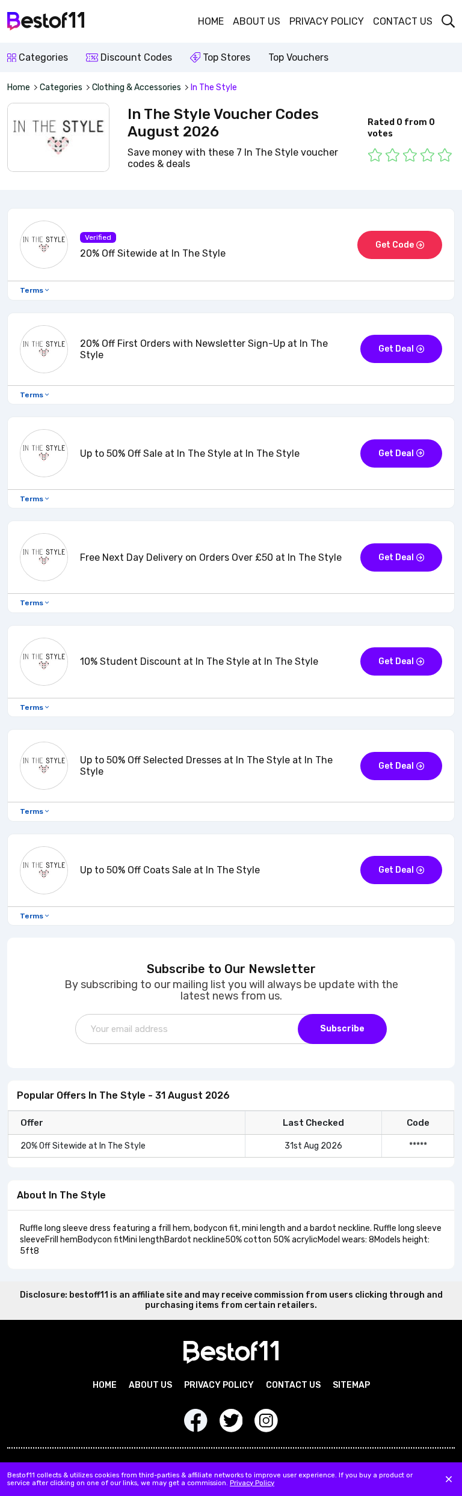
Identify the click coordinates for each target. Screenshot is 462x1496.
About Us (256, 21)
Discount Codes (135, 57)
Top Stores (225, 57)
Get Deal (396, 349)
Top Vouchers (298, 57)
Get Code (394, 245)
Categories (42, 57)
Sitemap (351, 1385)
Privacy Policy (326, 21)
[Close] (449, 1479)
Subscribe (342, 1029)
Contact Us (403, 21)
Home (211, 21)
